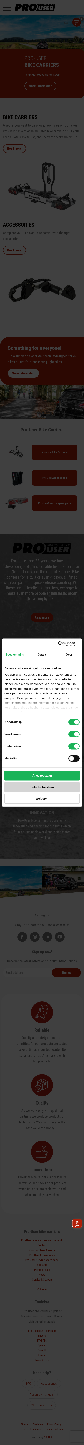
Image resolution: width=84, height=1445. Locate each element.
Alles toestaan (42, 775)
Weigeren (42, 798)
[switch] (74, 734)
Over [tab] (69, 654)
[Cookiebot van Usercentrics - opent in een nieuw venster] (62, 643)
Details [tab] (42, 654)
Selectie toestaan (42, 787)
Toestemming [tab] (15, 654)
